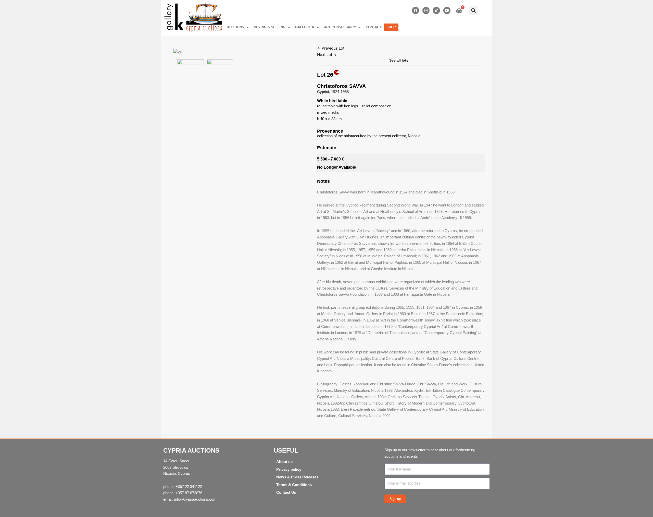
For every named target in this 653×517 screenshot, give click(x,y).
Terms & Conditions (294, 484)
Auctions (235, 27)
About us (284, 461)
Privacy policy (288, 469)
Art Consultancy (340, 27)
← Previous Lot (330, 48)
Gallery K (304, 27)
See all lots (398, 60)
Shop (391, 27)
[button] (473, 10)
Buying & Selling (269, 27)
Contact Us (286, 492)
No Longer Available (336, 167)
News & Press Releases (297, 477)
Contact (373, 27)
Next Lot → (327, 54)
